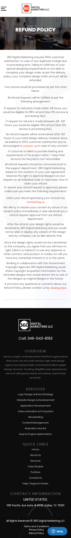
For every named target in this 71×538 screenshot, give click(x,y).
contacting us (35, 202)
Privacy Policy (36, 529)
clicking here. (58, 288)
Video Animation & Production (35, 411)
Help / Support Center (35, 483)
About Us (35, 455)
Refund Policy (36, 533)
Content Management (35, 422)
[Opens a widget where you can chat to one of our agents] (57, 531)
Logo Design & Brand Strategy (35, 394)
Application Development (35, 405)
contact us (30, 146)
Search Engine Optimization (35, 434)
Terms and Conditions (36, 526)
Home (35, 449)
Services (35, 461)
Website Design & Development (35, 400)
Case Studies (35, 466)
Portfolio (35, 472)
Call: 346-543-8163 (35, 338)
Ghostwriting (35, 417)
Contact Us (35, 478)
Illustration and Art (35, 428)
